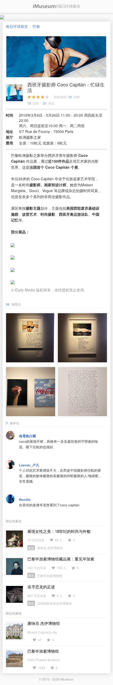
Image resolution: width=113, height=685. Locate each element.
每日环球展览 (17, 26)
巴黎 (36, 26)
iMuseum (66, 679)
